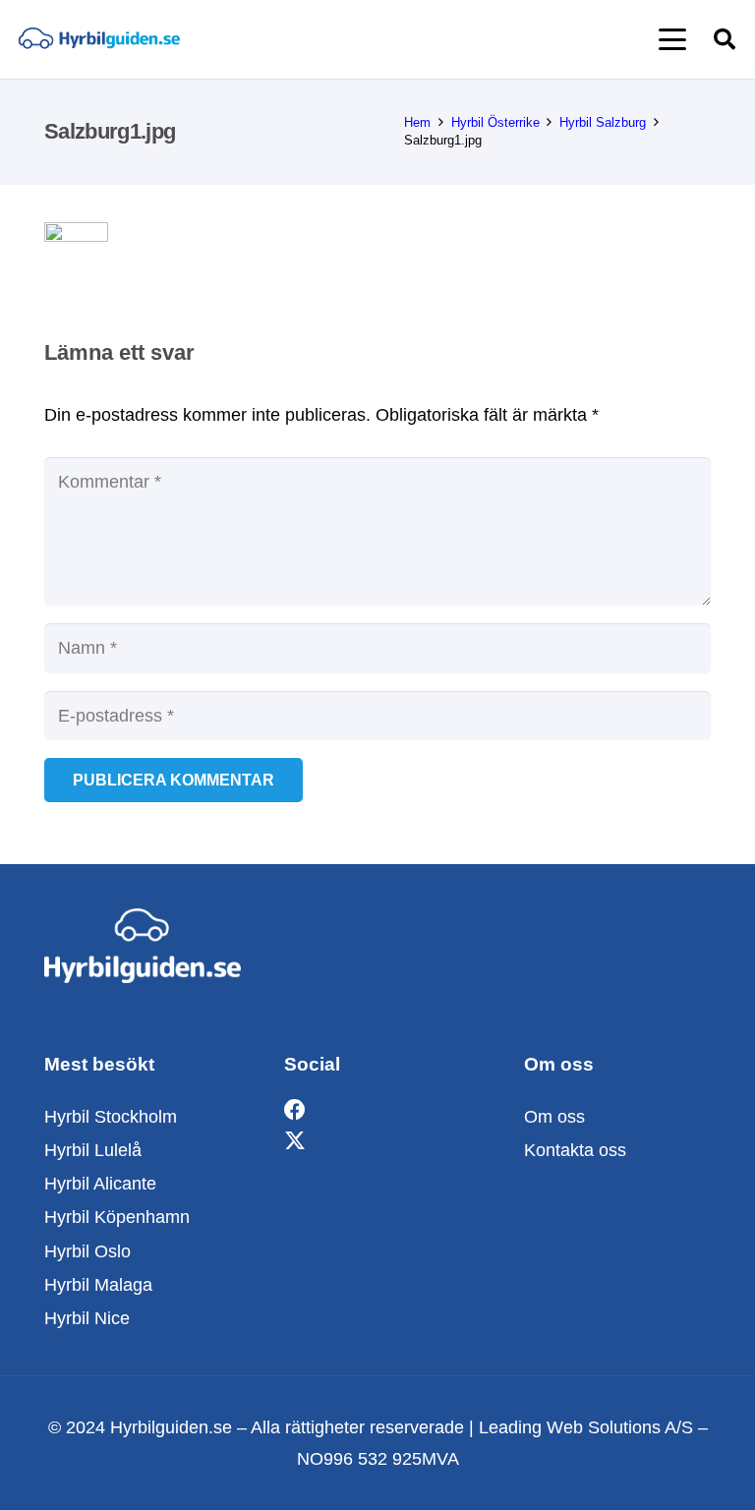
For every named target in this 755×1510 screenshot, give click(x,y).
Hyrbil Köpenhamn (117, 1217)
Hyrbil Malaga (98, 1285)
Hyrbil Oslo (87, 1251)
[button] (673, 39)
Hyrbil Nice (87, 1318)
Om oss (554, 1117)
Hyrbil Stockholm (110, 1117)
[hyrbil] (99, 40)
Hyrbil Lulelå (93, 1150)
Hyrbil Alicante (100, 1183)
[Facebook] (295, 1110)
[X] (295, 1142)
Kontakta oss (575, 1150)
